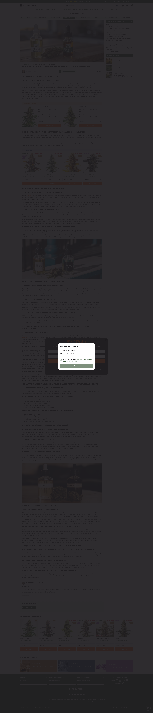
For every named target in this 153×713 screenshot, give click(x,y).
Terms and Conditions (82, 359)
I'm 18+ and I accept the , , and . (77, 360)
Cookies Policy (73, 361)
